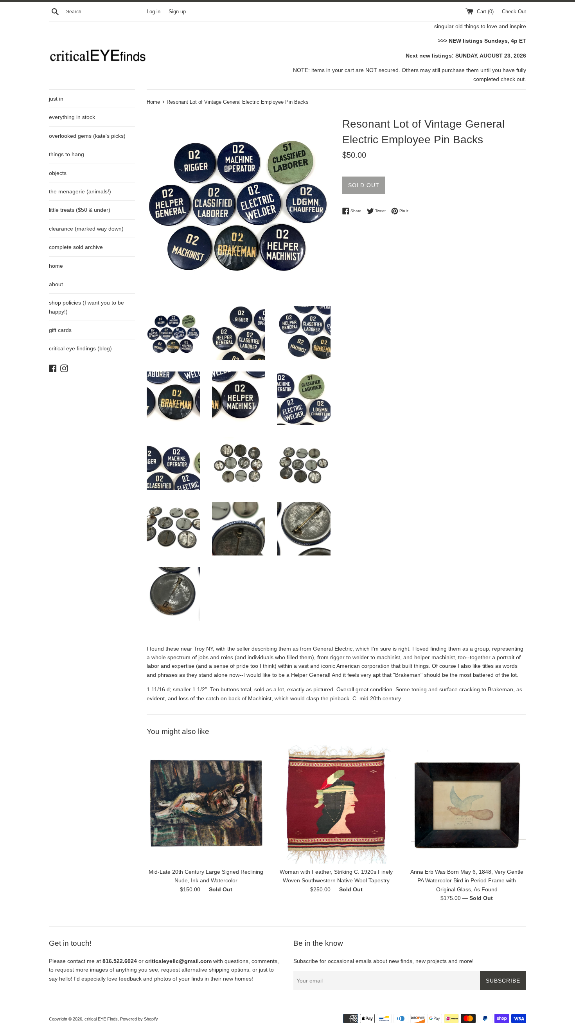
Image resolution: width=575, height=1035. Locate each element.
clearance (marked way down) (86, 228)
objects (57, 173)
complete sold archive (76, 247)
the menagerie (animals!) (80, 191)
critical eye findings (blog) (80, 348)
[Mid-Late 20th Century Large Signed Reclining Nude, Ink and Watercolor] (206, 804)
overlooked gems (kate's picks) (87, 136)
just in (56, 99)
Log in (153, 11)
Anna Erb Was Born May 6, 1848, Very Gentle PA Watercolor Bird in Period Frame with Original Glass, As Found (466, 881)
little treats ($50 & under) (79, 210)
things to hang (66, 154)
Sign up (177, 11)
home (56, 266)
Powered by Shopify (139, 1019)
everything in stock (72, 117)
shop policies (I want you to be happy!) (86, 306)
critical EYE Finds (101, 1019)
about (56, 284)
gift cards (60, 330)
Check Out (514, 11)
